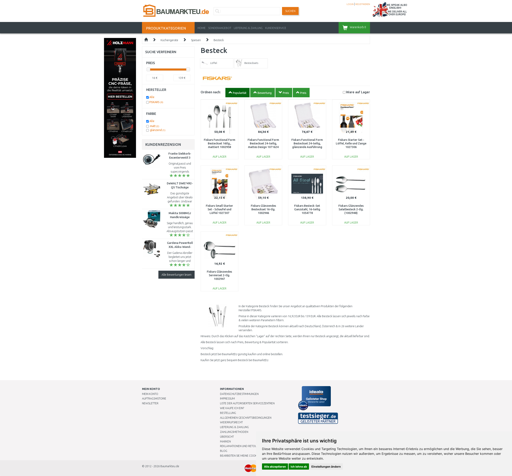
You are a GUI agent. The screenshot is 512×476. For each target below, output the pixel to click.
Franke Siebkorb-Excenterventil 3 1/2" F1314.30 (179, 157)
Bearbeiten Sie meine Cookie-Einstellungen (250, 455)
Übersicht (227, 436)
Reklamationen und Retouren (241, 446)
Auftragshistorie (154, 398)
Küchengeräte (169, 40)
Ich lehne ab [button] (299, 466)
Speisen (196, 40)
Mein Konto (150, 394)
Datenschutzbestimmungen (239, 394)
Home (202, 28)
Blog (223, 450)
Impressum (227, 398)
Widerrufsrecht (231, 422)
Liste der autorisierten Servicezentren (247, 403)
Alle (151, 97)
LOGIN (350, 4)
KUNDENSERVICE (275, 28)
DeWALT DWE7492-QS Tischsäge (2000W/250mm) (180, 187)
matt (154, 126)
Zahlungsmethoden (234, 431)
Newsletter (150, 403)
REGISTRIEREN (362, 4)
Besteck (219, 40)
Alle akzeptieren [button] (275, 466)
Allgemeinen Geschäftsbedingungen (245, 417)
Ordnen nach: (211, 92)
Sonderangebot (219, 28)
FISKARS (156, 102)
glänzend (157, 130)
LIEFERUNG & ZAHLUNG (248, 28)
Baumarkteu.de (169, 466)
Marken (225, 441)
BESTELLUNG (228, 412)
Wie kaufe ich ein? (232, 408)
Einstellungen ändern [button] (326, 466)
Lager (358, 92)
